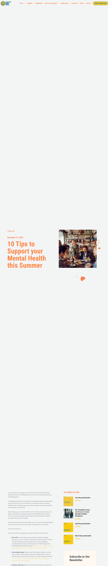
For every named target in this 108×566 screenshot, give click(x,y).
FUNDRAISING (64, 3)
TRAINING (29, 3)
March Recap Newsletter (83, 536)
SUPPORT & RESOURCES (51, 3)
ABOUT (21, 3)
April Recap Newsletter (82, 524)
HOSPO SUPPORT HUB (100, 3)
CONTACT (88, 3)
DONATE (82, 3)
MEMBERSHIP (39, 3)
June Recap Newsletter (82, 498)
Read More (78, 500)
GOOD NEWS (74, 3)
